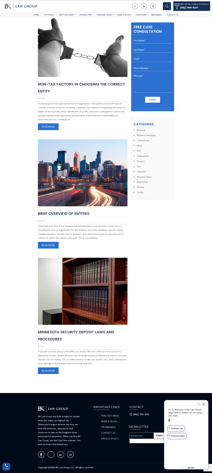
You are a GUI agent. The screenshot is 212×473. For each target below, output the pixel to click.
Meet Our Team (66, 15)
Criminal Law (85, 15)
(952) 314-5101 (141, 414)
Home (36, 15)
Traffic (140, 192)
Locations (141, 15)
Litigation (141, 171)
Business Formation (146, 135)
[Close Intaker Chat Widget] (204, 404)
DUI (139, 150)
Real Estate (142, 182)
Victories (49, 15)
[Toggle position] (199, 404)
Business (41, 98)
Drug (139, 145)
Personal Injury (104, 15)
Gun (139, 166)
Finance (141, 161)
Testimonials (108, 427)
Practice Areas (110, 415)
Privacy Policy (110, 438)
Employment (143, 156)
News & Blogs (124, 15)
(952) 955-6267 (189, 7)
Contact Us (172, 15)
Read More (48, 126)
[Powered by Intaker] (191, 468)
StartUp (140, 187)
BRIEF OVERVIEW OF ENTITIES (63, 213)
